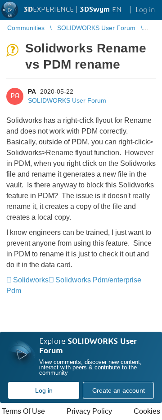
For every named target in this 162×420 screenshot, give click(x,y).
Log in (44, 390)
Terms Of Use (23, 411)
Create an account (118, 390)
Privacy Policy (89, 411)
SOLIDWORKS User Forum (67, 100)
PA (32, 91)
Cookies (147, 411)
